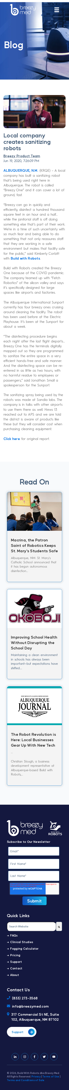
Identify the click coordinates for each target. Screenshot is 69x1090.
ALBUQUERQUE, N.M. (20, 170)
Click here (11, 438)
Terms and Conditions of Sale (25, 1080)
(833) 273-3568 (25, 998)
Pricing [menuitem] (15, 955)
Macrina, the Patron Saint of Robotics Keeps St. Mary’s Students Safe (34, 545)
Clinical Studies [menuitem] (21, 942)
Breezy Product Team (21, 156)
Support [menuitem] (16, 961)
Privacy (36, 1076)
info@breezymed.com (30, 1006)
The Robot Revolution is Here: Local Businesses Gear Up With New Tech (33, 740)
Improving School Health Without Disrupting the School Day (34, 642)
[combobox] (31, 926)
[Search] (59, 926)
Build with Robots (25, 258)
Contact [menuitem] (16, 968)
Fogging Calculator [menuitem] (24, 948)
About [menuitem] (14, 975)
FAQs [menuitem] (14, 935)
